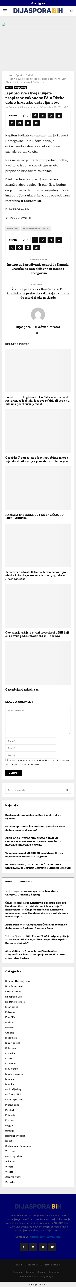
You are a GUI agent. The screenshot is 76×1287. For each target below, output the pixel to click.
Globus (9, 1032)
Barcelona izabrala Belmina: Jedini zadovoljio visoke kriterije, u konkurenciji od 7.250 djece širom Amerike (35, 575)
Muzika (9, 1084)
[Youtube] (52, 1247)
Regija (9, 1125)
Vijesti (9, 1166)
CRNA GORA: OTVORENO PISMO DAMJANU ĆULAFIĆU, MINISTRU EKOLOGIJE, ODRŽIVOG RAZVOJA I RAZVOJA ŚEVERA (33, 841)
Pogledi (9, 1110)
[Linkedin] (43, 1247)
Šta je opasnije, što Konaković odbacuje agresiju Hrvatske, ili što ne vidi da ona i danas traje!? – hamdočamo (35, 906)
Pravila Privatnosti (28, 1276)
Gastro (9, 1027)
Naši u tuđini (13, 1094)
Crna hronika (13, 991)
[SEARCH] (67, 790)
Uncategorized (14, 1156)
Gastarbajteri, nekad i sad (22, 689)
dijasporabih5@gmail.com (45, 1236)
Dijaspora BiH (13, 996)
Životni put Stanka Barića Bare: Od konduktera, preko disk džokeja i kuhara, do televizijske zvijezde (38, 293)
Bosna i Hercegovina (17, 981)
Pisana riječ (12, 1104)
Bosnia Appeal (14, 986)
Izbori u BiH (12, 1042)
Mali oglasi (11, 1068)
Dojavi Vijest (47, 1276)
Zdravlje (10, 1182)
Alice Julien (12, 951)
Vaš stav (10, 1161)
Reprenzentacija (15, 1135)
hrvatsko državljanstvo (36, 228)
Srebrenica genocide (18, 1146)
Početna (17, 1272)
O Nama (41, 1272)
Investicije (11, 1037)
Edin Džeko (12, 228)
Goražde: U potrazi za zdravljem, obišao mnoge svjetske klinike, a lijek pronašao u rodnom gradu (37, 459)
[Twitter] (33, 1247)
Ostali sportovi (14, 1099)
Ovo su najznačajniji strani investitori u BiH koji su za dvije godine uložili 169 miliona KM (37, 634)
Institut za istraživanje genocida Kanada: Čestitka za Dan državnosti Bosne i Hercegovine (38, 268)
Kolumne (10, 1048)
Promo (9, 1120)
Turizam (10, 1151)
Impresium (54, 1272)
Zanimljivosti (13, 1176)
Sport (8, 1140)
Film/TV (10, 1017)
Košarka (10, 1053)
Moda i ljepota (14, 1074)
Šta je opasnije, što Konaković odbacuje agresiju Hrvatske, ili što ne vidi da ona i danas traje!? (36, 913)
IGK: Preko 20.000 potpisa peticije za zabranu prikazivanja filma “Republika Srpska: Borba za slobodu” (37, 939)
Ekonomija (11, 1006)
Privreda (10, 1115)
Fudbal (9, 88)
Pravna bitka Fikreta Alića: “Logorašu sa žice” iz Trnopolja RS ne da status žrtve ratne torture (35, 954)
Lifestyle (10, 1063)
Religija (9, 1130)
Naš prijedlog (20, 88)
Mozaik (9, 1079)
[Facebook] (24, 1247)
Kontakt (29, 1272)
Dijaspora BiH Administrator (23, 107)
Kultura (9, 1058)
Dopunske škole (15, 1001)
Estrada (10, 1012)
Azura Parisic (13, 924)
